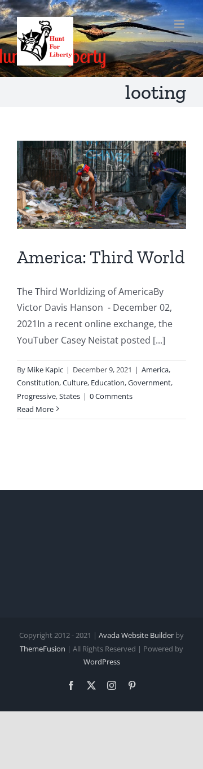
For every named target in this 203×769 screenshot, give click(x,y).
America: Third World (101, 257)
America (155, 369)
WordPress (101, 662)
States (69, 396)
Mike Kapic (45, 369)
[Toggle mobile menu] (180, 24)
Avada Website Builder (136, 635)
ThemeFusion (42, 649)
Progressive (36, 396)
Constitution (38, 382)
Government (149, 382)
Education (108, 382)
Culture (75, 382)
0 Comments (111, 396)
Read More (35, 409)
